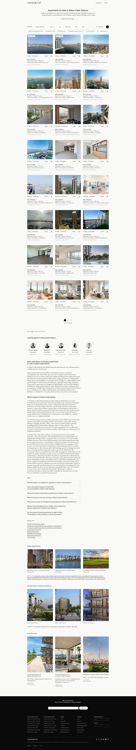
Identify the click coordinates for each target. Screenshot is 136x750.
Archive (41, 745)
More (83, 26)
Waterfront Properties (34, 535)
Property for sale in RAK (32, 727)
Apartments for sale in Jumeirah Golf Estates (94, 570)
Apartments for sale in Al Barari (62, 576)
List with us (99, 2)
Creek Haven (61, 626)
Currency (96, 723)
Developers (63, 721)
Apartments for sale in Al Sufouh (58, 579)
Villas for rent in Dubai (49, 732)
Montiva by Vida (45, 626)
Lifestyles (62, 725)
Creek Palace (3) (90, 31)
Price (76, 26)
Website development (82, 725)
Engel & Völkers (33, 354)
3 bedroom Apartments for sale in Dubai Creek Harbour (44, 528)
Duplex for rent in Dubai (49, 721)
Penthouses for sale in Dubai (33, 723)
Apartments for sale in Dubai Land (51, 577)
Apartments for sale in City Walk (85, 577)
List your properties (81, 723)
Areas (61, 719)
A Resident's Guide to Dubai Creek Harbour (95, 674)
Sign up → (83, 708)
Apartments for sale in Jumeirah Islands (65, 570)
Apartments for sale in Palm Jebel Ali (95, 579)
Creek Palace (89, 619)
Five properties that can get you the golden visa (34, 675)
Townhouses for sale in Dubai (33, 729)
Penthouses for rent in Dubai (50, 725)
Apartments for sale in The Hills (68, 577)
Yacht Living (31, 537)
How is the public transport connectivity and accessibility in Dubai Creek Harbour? (41, 488)
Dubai (32, 331)
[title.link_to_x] (96, 739)
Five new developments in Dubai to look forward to (63, 675)
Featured (100, 26)
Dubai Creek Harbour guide (35, 524)
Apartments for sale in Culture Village (44, 576)
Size (60, 26)
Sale (28, 331)
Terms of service (81, 729)
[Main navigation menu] (106, 2)
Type (51, 26)
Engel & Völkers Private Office (61, 354)
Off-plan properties (64, 727)
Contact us (79, 721)
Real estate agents (64, 732)
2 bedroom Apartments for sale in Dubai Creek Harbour (44, 526)
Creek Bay (68, 626)
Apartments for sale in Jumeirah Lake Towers (38, 570)
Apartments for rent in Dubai (50, 719)
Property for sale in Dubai (32, 725)
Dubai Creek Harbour (32, 62)
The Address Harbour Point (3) (75, 31)
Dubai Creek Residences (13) (35, 31)
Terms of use (80, 732)
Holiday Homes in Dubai (49, 723)
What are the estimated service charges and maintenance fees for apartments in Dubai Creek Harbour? (46, 507)
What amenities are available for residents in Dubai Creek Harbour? (49, 482)
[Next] (51, 44)
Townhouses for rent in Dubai (50, 729)
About (78, 719)
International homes (65, 723)
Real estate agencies (65, 729)
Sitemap (29, 745)
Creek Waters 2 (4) (49, 31)
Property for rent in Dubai (49, 727)
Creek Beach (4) (61, 31)
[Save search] (107, 26)
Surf (58, 619)
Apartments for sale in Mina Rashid (76, 579)
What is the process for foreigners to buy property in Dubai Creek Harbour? (52, 502)
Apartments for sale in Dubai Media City (81, 576)
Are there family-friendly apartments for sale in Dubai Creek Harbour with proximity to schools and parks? (44, 513)
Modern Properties (33, 532)
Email (46, 56)
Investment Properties (34, 530)
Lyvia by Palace (54, 626)
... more (92, 15)
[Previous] (29, 44)
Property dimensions (98, 716)
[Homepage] (34, 3)
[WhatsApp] (51, 56)
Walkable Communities (34, 533)
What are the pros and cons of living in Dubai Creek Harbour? (47, 497)
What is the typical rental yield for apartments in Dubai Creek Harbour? (50, 493)
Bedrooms (68, 26)
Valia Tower (74, 626)
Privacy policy (80, 727)
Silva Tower (37, 626)
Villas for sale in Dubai (32, 732)
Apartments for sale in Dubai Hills (41, 579)
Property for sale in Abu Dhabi (33, 721)
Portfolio (35, 745)
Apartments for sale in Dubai (33, 719)
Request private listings (67, 18)
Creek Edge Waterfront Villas (37, 619)
